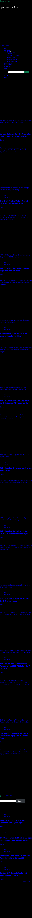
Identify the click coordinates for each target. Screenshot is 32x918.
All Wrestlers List (12, 62)
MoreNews (26, 881)
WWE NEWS (7, 51)
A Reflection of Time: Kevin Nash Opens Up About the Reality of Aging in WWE (15, 856)
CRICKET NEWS (8, 64)
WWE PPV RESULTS (12, 57)
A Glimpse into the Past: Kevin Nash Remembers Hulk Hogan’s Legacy (12, 821)
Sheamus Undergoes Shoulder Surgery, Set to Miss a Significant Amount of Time (15, 121)
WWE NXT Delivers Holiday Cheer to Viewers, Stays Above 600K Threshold (15, 256)
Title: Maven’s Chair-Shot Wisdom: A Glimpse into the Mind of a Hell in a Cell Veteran (16, 839)
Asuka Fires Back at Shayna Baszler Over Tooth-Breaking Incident (14, 599)
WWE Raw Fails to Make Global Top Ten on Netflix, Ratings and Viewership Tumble (14, 388)
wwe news (7, 130)
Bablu (2, 140)
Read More (14, 150)
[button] (5, 45)
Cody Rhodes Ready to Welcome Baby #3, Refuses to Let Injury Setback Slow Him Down (15, 721)
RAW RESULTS (11, 53)
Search (2, 798)
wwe (5, 128)
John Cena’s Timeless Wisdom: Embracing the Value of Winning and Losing (15, 189)
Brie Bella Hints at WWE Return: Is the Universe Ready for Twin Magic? (13, 334)
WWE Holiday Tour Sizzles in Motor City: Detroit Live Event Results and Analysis (15, 519)
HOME (5, 49)
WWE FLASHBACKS (12, 60)
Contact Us (7, 66)
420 (7, 796)
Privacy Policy (7, 68)
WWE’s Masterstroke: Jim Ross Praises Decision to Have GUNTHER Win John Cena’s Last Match (15, 651)
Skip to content (5, 1)
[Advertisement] (16, 28)
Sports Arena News (9, 7)
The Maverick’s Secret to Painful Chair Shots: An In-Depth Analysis (13, 874)
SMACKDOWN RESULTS (13, 55)
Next (10, 796)
